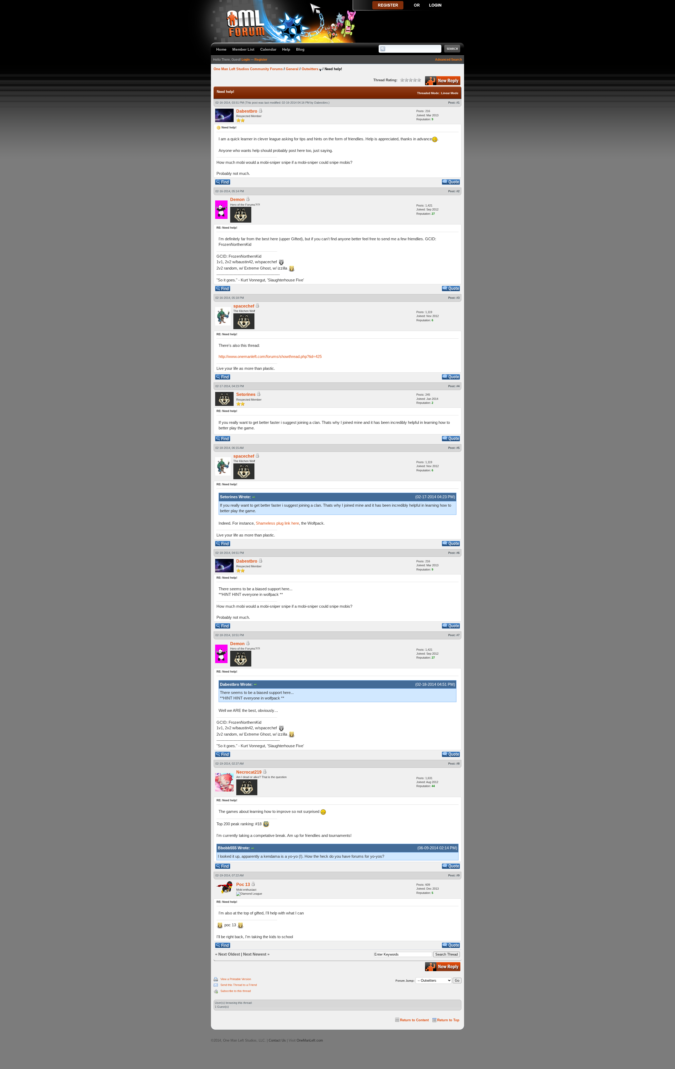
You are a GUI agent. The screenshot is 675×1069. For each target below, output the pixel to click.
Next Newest (254, 954)
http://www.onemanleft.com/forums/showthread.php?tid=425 (270, 356)
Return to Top (448, 1020)
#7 (458, 635)
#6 (458, 552)
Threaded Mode (428, 93)
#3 (458, 297)
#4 (458, 386)
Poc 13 (243, 884)
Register (260, 59)
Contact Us (277, 1040)
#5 (458, 447)
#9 (458, 875)
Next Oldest (229, 954)
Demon (237, 199)
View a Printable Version (235, 979)
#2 (458, 191)
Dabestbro (321, 102)
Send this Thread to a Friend (238, 984)
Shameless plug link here (277, 523)
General (292, 69)
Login (246, 59)
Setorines (245, 394)
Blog (300, 49)
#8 (458, 763)
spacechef (243, 306)
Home (221, 49)
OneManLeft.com (310, 1040)
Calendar (268, 49)
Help (286, 49)
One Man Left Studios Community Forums (248, 69)
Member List (243, 49)
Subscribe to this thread (235, 991)
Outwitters (310, 69)
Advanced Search (448, 59)
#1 (458, 102)
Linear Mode (449, 93)
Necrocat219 (249, 772)
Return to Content (414, 1020)
